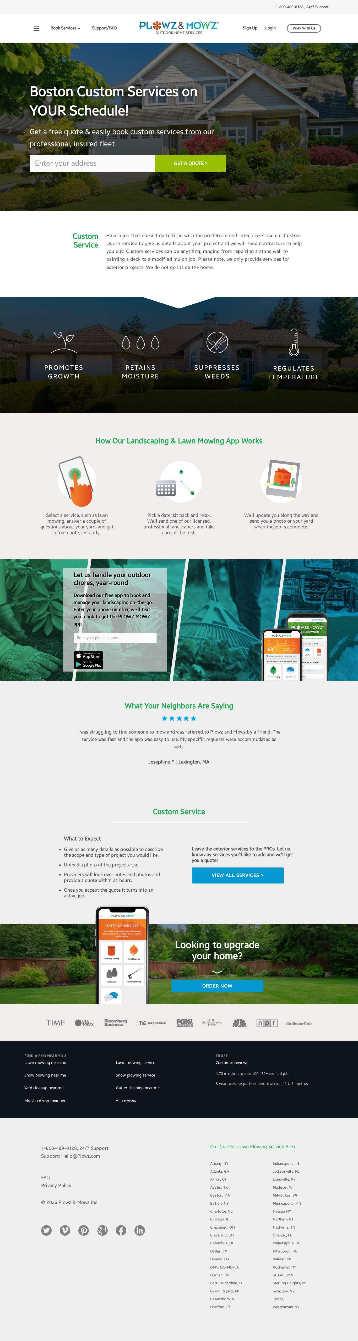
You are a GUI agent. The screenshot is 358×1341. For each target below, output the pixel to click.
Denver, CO (219, 1259)
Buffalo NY (219, 1203)
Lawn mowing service (135, 1062)
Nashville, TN (284, 1227)
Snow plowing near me (45, 1075)
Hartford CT (220, 1307)
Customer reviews (232, 1062)
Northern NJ (283, 1219)
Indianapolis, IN (286, 1163)
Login (270, 27)
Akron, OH (218, 1179)
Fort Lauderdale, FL (226, 1283)
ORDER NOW (217, 986)
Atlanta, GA (219, 1171)
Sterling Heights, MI (290, 1283)
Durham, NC (220, 1275)
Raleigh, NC (282, 1259)
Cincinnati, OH (222, 1227)
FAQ (45, 1178)
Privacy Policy (56, 1185)
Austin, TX (219, 1187)
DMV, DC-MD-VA (224, 1267)
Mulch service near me (44, 1100)
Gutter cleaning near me (138, 1087)
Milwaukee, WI (285, 1195)
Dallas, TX (218, 1251)
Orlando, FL (282, 1235)
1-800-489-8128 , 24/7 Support (302, 7)
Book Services (64, 27)
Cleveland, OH (222, 1235)
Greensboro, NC (223, 1299)
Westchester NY (286, 1307)
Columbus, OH (222, 1243)
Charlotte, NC (221, 1211)
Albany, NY (219, 1163)
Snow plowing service (135, 1075)
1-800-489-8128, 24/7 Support (75, 1148)
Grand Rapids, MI (224, 1291)
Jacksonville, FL (286, 1171)
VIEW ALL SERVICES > (238, 875)
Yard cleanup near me (43, 1087)
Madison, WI (283, 1187)
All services (126, 1100)
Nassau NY (282, 1211)
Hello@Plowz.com (80, 1156)
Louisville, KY (284, 1179)
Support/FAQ (104, 27)
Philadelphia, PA (286, 1243)
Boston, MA (220, 1195)
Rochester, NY (284, 1267)
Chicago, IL (219, 1219)
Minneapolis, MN (287, 1203)
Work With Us (304, 28)
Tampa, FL (281, 1299)
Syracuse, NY (284, 1291)
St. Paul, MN (283, 1275)
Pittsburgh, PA (285, 1251)
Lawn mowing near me (45, 1062)
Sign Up (250, 27)
